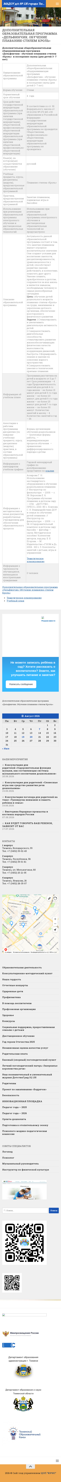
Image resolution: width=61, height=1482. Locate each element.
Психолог (8, 1157)
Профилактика (11, 997)
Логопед (7, 1151)
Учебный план (15, 600)
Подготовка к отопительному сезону (25, 1125)
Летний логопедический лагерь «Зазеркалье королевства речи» (29, 1067)
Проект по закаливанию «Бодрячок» (24, 1089)
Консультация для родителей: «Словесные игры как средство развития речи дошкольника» (30, 785)
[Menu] (57, 3)
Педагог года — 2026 (14, 1113)
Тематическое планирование (35, 560)
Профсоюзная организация (19, 1009)
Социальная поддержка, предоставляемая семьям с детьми (28, 1028)
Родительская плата (15, 1053)
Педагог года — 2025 (14, 1107)
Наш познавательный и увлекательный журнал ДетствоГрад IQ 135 (27, 1076)
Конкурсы (8, 1021)
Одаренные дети (12, 991)
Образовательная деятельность (22, 967)
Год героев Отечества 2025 (18, 1041)
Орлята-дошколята (14, 1119)
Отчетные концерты (15, 985)
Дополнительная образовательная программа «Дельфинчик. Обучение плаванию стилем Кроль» (30, 590)
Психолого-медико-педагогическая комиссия (24, 1132)
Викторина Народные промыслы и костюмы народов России (25, 813)
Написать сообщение (21, 684)
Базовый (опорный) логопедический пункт (29, 1059)
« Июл (5, 748)
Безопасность (10, 1095)
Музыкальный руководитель (20, 1163)
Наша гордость (11, 979)
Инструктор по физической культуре (25, 1169)
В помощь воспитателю (17, 1003)
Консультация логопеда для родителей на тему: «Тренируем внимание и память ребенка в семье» (29, 799)
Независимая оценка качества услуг (25, 1047)
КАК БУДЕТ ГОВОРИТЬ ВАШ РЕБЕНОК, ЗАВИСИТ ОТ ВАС (27, 825)
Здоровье (8, 1015)
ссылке (49, 470)
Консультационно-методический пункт (27, 973)
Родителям (9, 1083)
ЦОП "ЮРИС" (48, 1473)
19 (23, 736)
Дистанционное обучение (18, 1035)
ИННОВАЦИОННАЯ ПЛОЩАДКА (22, 1101)
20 (31, 736)
